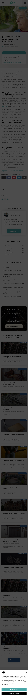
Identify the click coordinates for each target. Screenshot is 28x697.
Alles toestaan (14, 689)
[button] (26, 672)
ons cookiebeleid (19, 683)
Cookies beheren (14, 693)
